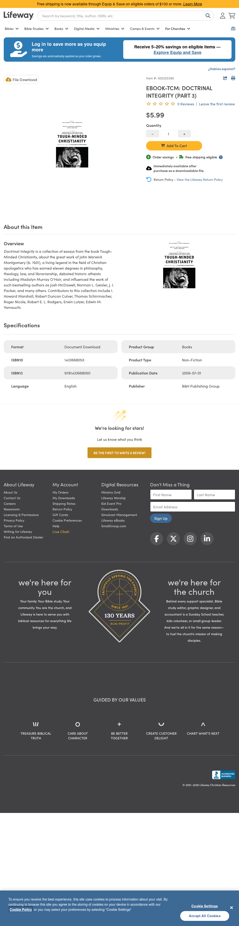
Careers (10, 503)
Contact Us (12, 497)
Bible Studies (34, 28)
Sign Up (161, 518)
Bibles (9, 28)
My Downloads (64, 497)
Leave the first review (217, 103)
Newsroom (12, 509)
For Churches (175, 28)
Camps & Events (142, 28)
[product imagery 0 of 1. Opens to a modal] (72, 143)
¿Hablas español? (221, 68)
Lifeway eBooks (113, 520)
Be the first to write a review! (119, 452)
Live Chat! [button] (61, 531)
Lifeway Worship (113, 497)
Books (58, 28)
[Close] (231, 907)
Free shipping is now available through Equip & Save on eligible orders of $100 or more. (119, 4)
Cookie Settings (204, 906)
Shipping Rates (64, 503)
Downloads (109, 509)
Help (56, 526)
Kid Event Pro (111, 503)
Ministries (112, 28)
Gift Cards (60, 514)
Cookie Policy (21, 909)
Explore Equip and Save (177, 52)
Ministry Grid (110, 492)
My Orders (60, 492)
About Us (10, 492)
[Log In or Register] (223, 16)
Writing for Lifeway (18, 531)
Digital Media (84, 28)
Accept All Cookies (205, 915)
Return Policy (62, 509)
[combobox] (125, 16)
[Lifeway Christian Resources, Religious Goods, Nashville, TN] (223, 774)
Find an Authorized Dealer (23, 537)
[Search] (207, 16)
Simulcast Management (119, 514)
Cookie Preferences (67, 520)
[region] (119, 908)
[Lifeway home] (19, 15)
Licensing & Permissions (21, 514)
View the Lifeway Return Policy (200, 179)
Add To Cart (177, 145)
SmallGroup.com (113, 526)
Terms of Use (13, 526)
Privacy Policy (14, 520)
